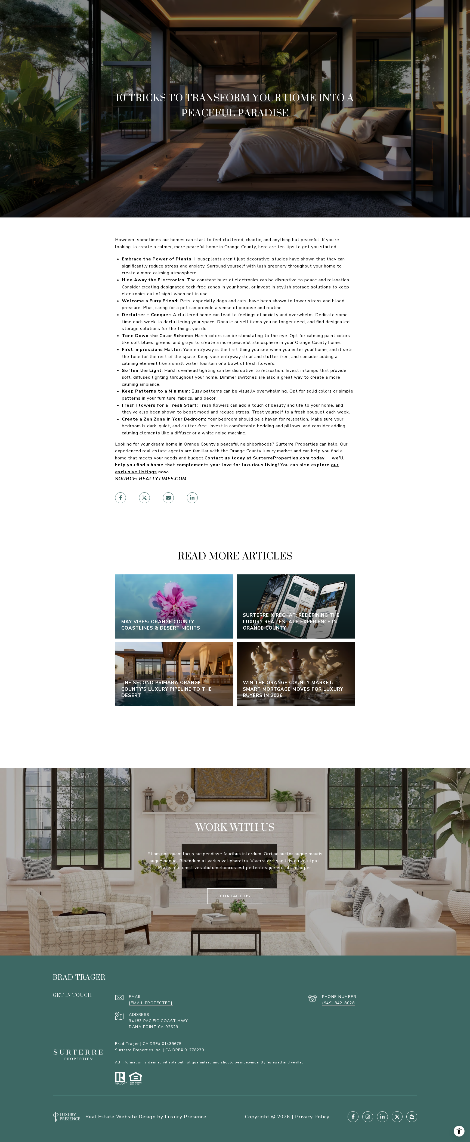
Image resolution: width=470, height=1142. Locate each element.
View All (235, 731)
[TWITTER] (397, 1116)
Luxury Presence (185, 1116)
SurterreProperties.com (281, 458)
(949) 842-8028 (338, 1003)
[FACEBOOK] (353, 1116)
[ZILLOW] (411, 1116)
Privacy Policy (312, 1116)
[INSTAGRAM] (367, 1116)
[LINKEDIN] (382, 1116)
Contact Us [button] (235, 896)
